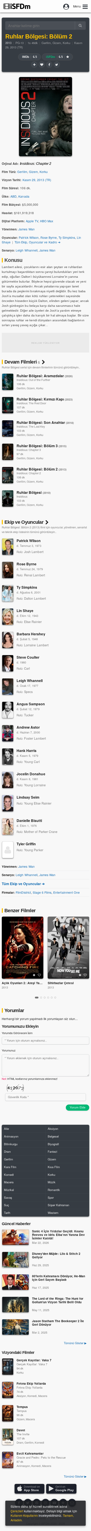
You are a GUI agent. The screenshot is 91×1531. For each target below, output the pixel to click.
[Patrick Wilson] (7, 547)
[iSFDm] (17, 6)
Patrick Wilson (28, 237)
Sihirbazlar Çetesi (61, 983)
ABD (13, 196)
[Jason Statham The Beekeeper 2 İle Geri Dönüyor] (15, 1327)
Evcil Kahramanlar (30, 1453)
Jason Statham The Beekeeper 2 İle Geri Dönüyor (58, 1323)
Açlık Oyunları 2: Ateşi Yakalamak (27, 983)
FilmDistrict (23, 892)
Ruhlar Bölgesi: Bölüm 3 (41, 445)
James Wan (26, 229)
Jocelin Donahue (31, 773)
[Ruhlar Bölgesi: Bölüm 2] (7, 475)
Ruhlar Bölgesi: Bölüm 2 (41, 469)
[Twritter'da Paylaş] (57, 64)
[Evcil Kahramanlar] (7, 1460)
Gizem (57, 43)
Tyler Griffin (26, 843)
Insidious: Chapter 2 (29, 473)
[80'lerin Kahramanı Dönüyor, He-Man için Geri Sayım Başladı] (15, 1282)
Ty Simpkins (67, 237)
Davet (21, 1430)
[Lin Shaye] (7, 616)
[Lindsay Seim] (7, 803)
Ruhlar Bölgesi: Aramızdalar (45, 375)
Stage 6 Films (42, 892)
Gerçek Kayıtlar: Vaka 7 (34, 1360)
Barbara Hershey (31, 633)
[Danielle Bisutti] (7, 826)
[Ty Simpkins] (7, 593)
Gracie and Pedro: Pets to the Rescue (41, 1457)
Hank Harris (26, 750)
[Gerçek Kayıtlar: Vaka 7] (7, 1366)
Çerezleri (17, 1511)
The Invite (23, 1434)
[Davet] (7, 1436)
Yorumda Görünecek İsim (17, 1033)
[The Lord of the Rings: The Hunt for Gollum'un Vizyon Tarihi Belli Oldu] (15, 1304)
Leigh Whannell (26, 250)
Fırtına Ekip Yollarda (31, 1383)
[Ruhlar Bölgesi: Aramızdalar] (7, 382)
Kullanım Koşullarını (24, 1515)
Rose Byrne (48, 237)
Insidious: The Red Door (31, 403)
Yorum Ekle (77, 1107)
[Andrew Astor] (7, 733)
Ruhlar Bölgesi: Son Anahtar (45, 422)
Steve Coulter (28, 657)
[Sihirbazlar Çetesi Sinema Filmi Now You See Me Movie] (68, 948)
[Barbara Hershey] (7, 640)
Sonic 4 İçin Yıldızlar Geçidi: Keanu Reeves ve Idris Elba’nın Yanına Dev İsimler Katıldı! (58, 1235)
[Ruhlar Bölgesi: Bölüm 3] (7, 452)
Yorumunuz (8, 1050)
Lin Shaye (25, 610)
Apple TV (32, 221)
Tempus (22, 1407)
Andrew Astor (28, 727)
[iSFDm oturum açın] (66, 6)
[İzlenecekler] (34, 64)
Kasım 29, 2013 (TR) (37, 180)
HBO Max (46, 221)
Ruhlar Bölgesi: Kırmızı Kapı (45, 399)
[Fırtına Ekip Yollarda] (7, 1390)
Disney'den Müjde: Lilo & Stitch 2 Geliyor (56, 1255)
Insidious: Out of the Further (33, 380)
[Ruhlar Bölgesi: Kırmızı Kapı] (7, 405)
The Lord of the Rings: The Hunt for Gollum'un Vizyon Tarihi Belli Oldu (57, 1300)
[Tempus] (7, 1413)
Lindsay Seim (28, 797)
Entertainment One (66, 892)
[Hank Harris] (7, 756)
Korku (66, 43)
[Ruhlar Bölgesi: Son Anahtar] (7, 428)
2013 (5, 987)
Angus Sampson (31, 703)
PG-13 (19, 43)
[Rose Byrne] (7, 570)
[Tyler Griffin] (7, 850)
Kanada (23, 196)
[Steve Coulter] (7, 663)
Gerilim (46, 43)
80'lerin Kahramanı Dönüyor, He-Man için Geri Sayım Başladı (58, 1278)
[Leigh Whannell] (7, 686)
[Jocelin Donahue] (7, 780)
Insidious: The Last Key (31, 426)
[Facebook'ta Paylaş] (49, 64)
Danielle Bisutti (29, 820)
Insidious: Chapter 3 (29, 450)
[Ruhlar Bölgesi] (7, 498)
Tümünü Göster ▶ (75, 1343)
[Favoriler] (42, 64)
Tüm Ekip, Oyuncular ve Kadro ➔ (38, 242)
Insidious (22, 496)
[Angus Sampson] (7, 710)
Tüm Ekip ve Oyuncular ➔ (23, 883)
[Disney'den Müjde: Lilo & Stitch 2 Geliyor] (15, 1259)
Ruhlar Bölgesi (34, 492)
